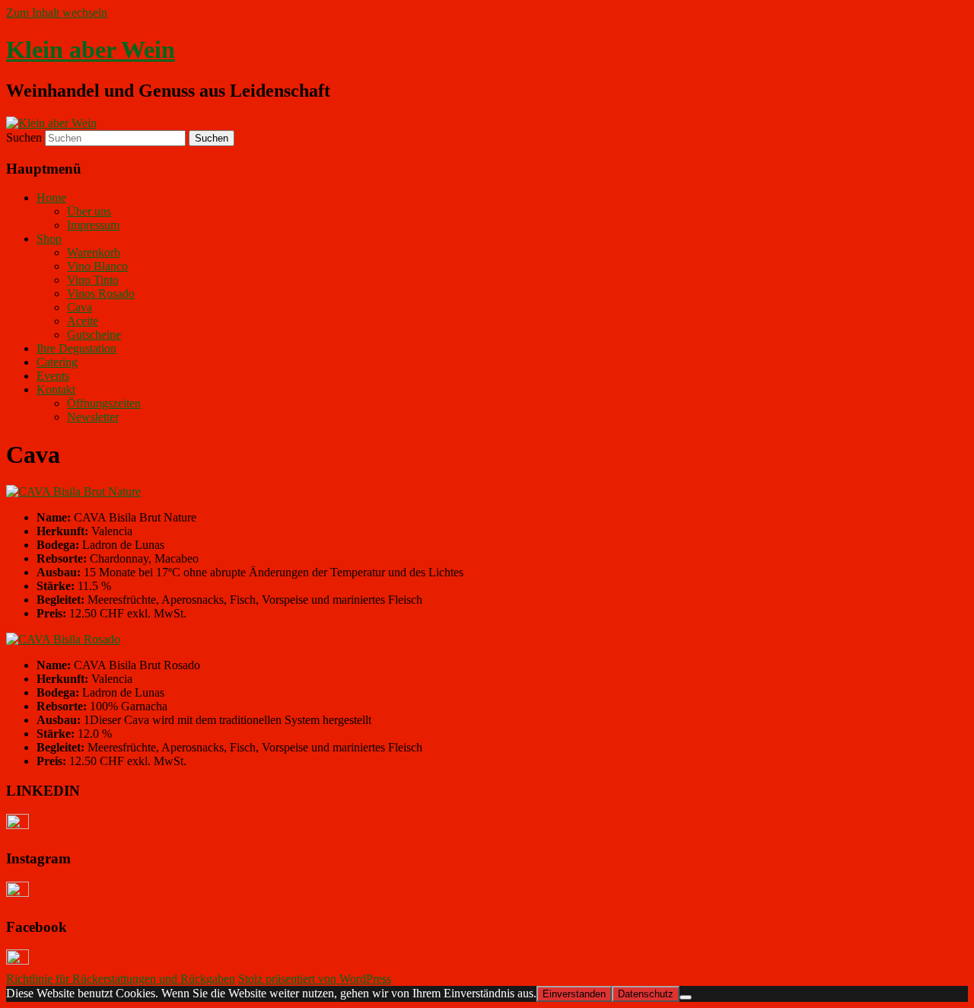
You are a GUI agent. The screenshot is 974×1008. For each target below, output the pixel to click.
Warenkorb (93, 252)
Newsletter (93, 416)
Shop (49, 238)
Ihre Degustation (76, 348)
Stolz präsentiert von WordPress (314, 978)
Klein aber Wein (90, 49)
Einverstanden (574, 994)
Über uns (89, 211)
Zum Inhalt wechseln (56, 12)
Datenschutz (645, 994)
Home (51, 197)
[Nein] (686, 997)
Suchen (24, 137)
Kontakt (56, 389)
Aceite (82, 320)
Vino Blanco (97, 266)
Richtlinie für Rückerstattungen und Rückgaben (120, 978)
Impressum (93, 225)
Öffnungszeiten (104, 403)
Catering (57, 362)
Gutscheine (94, 334)
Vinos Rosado (101, 293)
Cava (79, 307)
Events (53, 375)
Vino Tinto (93, 279)
